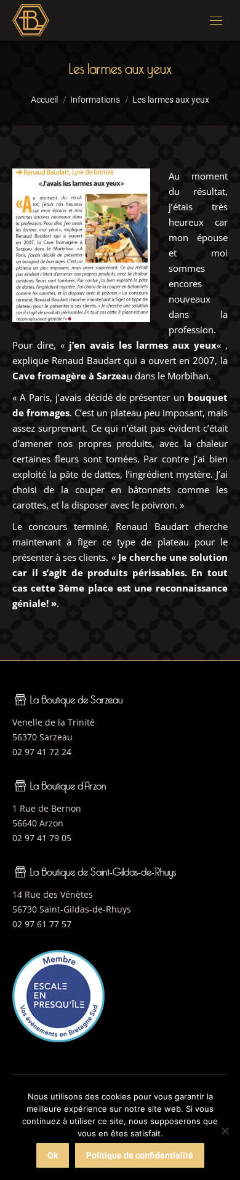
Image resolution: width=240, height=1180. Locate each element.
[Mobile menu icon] (216, 20)
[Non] (224, 1131)
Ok (52, 1155)
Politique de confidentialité (139, 1155)
